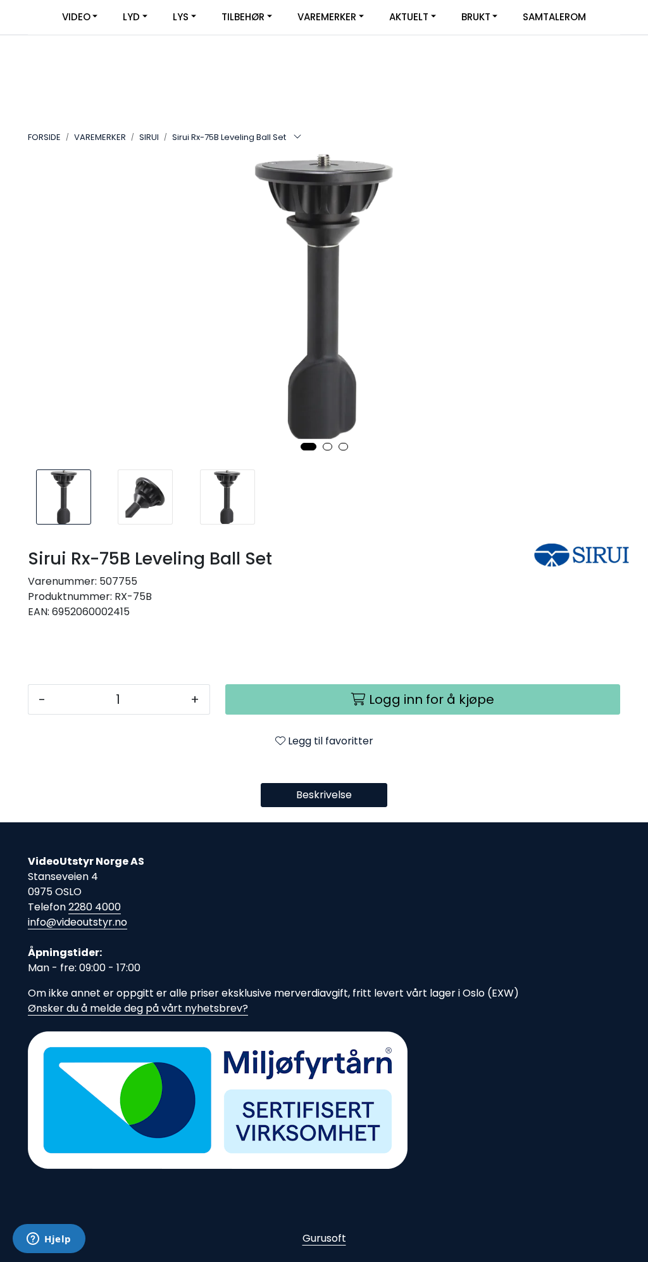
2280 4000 (94, 907)
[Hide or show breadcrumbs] (297, 137)
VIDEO (76, 16)
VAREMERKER (326, 16)
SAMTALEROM (554, 16)
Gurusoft (324, 1238)
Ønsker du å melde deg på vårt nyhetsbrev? (138, 1008)
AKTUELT (408, 16)
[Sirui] (577, 555)
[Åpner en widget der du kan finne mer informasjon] (49, 1240)
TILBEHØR (243, 16)
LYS (181, 16)
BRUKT (475, 16)
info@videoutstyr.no (77, 922)
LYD (131, 16)
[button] (308, 446)
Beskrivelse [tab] (324, 794)
